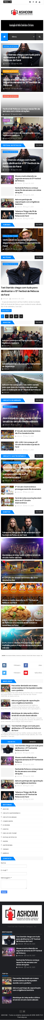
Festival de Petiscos (11, 46)
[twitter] (36, 2)
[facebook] (33, 2)
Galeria (5, 841)
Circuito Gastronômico (11, 462)
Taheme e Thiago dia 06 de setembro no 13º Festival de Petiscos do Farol (26, 213)
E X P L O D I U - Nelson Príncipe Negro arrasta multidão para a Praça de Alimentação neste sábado (22, 645)
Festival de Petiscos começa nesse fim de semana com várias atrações (21, 110)
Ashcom (6, 120)
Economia (6, 825)
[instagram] (30, 2)
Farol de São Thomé (10, 236)
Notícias (7, 257)
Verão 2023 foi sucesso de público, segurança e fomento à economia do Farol (22, 242)
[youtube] (39, 2)
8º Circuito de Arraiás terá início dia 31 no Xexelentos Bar (20, 578)
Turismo (7, 225)
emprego (6, 853)
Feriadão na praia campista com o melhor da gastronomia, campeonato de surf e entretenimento (21, 472)
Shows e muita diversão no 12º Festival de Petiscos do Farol (20, 601)
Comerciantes (8, 821)
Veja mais (39, 145)
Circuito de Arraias (10, 407)
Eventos (5, 829)
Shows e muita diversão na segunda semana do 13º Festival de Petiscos (21, 82)
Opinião (32, 742)
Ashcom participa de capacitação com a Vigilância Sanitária (21, 134)
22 (16, 316)
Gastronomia (7, 845)
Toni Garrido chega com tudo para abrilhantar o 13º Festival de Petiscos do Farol (21, 57)
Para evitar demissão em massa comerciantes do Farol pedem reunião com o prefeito (26, 687)
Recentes (11, 742)
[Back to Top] (24, 1011)
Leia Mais (5, 310)
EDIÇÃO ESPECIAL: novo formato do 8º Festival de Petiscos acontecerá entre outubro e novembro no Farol (22, 623)
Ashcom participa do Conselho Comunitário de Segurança (21, 365)
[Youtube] (20, 1011)
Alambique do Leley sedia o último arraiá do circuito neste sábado (22, 420)
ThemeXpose (22, 1017)
